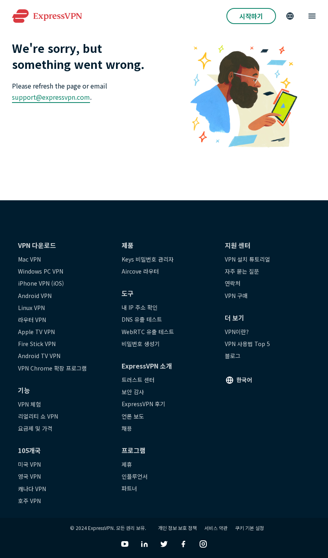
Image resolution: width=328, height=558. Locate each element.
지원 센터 (237, 245)
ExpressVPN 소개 (147, 366)
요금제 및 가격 (35, 428)
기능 (24, 390)
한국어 (244, 380)
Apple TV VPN (36, 332)
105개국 (29, 450)
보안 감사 (133, 392)
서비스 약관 (216, 527)
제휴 (127, 464)
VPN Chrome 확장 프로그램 (52, 368)
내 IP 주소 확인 (140, 307)
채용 (127, 428)
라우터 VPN (32, 320)
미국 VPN (29, 464)
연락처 (232, 283)
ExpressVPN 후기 (143, 404)
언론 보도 (133, 416)
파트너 (129, 488)
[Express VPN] (47, 16)
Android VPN (35, 296)
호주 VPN (29, 501)
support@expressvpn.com (51, 97)
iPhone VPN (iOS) (41, 283)
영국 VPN (29, 476)
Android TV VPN (39, 356)
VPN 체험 (29, 404)
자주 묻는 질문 (242, 271)
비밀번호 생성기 (141, 344)
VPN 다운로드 (37, 245)
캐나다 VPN (32, 489)
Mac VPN (29, 259)
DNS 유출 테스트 (142, 319)
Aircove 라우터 (140, 271)
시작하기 (251, 16)
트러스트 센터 (138, 380)
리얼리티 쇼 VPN (38, 416)
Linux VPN (31, 308)
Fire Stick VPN (37, 344)
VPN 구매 (236, 296)
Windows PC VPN (40, 271)
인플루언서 (135, 476)
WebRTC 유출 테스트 (148, 332)
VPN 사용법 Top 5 (247, 344)
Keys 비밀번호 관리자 (148, 259)
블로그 (232, 356)
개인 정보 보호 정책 (177, 527)
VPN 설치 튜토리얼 (247, 259)
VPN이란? (237, 332)
